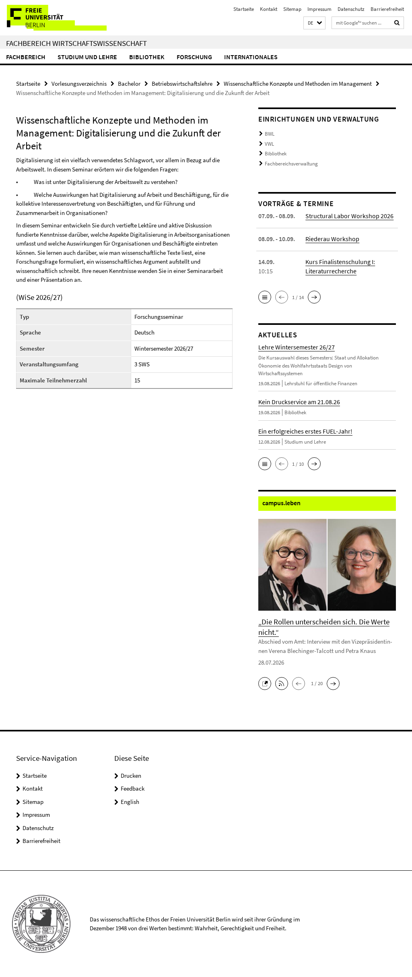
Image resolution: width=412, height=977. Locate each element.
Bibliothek (147, 57)
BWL (269, 133)
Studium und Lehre (87, 57)
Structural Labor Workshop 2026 (349, 216)
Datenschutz (351, 9)
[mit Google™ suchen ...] (397, 22)
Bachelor (129, 83)
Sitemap (292, 9)
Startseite (243, 9)
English (130, 802)
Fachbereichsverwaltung (291, 163)
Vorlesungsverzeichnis (79, 83)
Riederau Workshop (332, 239)
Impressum (319, 9)
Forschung (194, 57)
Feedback (132, 788)
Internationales (251, 57)
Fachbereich (25, 57)
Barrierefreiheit (387, 9)
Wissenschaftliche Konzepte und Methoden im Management (298, 83)
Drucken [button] (131, 775)
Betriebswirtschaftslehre (182, 83)
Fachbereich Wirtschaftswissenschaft (76, 43)
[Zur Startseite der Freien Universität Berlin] (53, 18)
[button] (314, 23)
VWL (269, 143)
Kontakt (268, 9)
